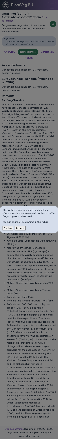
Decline (8, 228)
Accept (20, 228)
